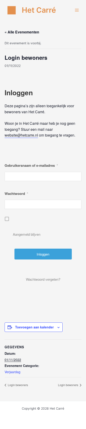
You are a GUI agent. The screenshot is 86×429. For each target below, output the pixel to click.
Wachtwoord (16, 193)
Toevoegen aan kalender (34, 327)
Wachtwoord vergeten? (43, 279)
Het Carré (39, 10)
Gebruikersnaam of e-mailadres (31, 165)
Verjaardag (12, 371)
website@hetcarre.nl (21, 135)
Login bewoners (17, 385)
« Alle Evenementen (22, 32)
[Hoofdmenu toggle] (77, 10)
